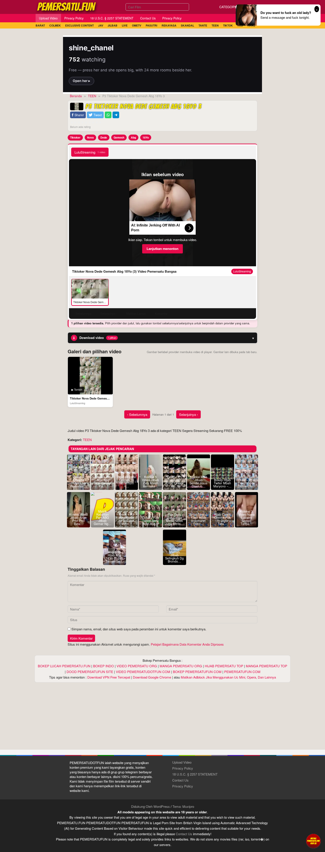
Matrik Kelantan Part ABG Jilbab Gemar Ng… (102, 517)
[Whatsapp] (108, 115)
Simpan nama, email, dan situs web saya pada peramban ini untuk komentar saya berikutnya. (138, 629)
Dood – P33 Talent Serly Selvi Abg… (150, 520)
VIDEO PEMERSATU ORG (137, 666)
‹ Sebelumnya (137, 414)
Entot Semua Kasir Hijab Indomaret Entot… (198, 519)
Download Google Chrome (152, 677)
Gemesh (119, 137)
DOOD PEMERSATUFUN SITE (90, 671)
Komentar (161, 313)
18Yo (146, 137)
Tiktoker (75, 137)
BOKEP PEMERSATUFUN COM (197, 671)
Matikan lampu (136, 313)
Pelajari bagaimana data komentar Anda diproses (187, 644)
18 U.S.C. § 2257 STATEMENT (195, 774)
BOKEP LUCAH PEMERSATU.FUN (64, 666)
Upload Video (181, 762)
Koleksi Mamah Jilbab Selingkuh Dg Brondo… (174, 555)
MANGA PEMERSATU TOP (266, 666)
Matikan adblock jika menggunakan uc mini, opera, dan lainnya (228, 677)
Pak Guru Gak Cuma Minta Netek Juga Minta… (174, 519)
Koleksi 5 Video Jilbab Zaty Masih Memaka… (150, 481)
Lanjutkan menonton (162, 248)
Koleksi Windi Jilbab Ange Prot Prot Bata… (78, 519)
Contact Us (180, 780)
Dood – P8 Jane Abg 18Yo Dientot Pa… (102, 481)
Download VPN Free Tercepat (108, 677)
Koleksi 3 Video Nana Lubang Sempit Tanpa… (246, 517)
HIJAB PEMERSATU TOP (224, 666)
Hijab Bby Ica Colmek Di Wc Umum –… (126, 481)
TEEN (87, 439)
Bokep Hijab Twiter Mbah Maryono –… (222, 483)
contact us (184, 833)
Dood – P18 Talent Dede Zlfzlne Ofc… (246, 483)
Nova (90, 137)
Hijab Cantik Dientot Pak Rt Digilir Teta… (222, 519)
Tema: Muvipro (183, 806)
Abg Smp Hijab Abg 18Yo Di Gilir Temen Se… (114, 556)
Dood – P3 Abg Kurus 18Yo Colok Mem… (126, 519)
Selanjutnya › (188, 414)
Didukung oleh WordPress (150, 806)
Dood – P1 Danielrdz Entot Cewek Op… (174, 481)
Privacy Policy (182, 768)
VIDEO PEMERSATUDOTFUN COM (143, 671)
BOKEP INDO (103, 666)
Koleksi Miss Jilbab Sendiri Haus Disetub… (198, 481)
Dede (103, 137)
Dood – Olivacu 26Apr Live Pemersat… (78, 481)
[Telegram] (116, 115)
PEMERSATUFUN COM (242, 671)
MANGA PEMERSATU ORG (181, 666)
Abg (133, 137)
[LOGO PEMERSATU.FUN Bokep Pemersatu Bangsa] (67, 6)
